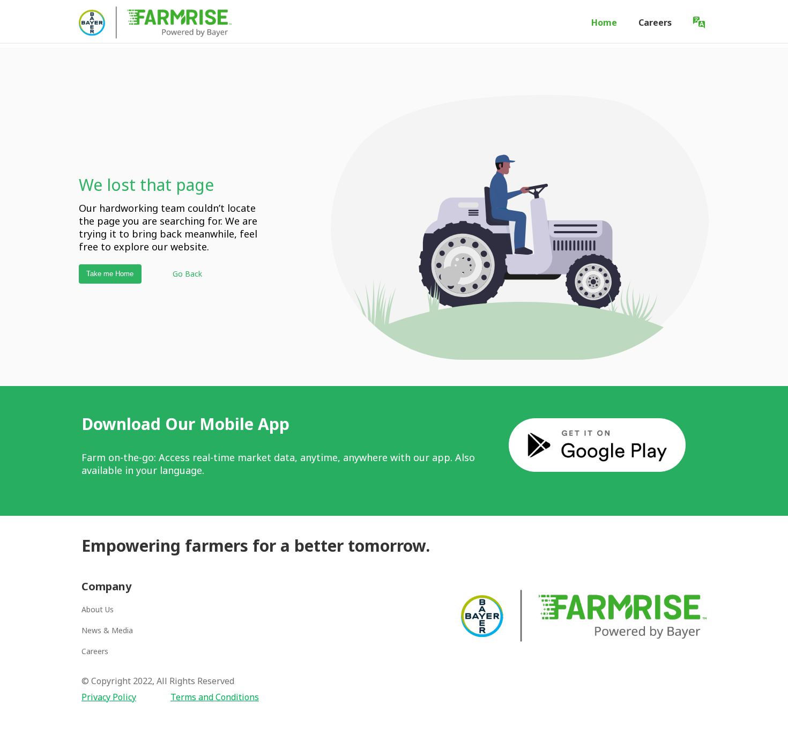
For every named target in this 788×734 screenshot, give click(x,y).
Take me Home (109, 274)
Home (604, 22)
